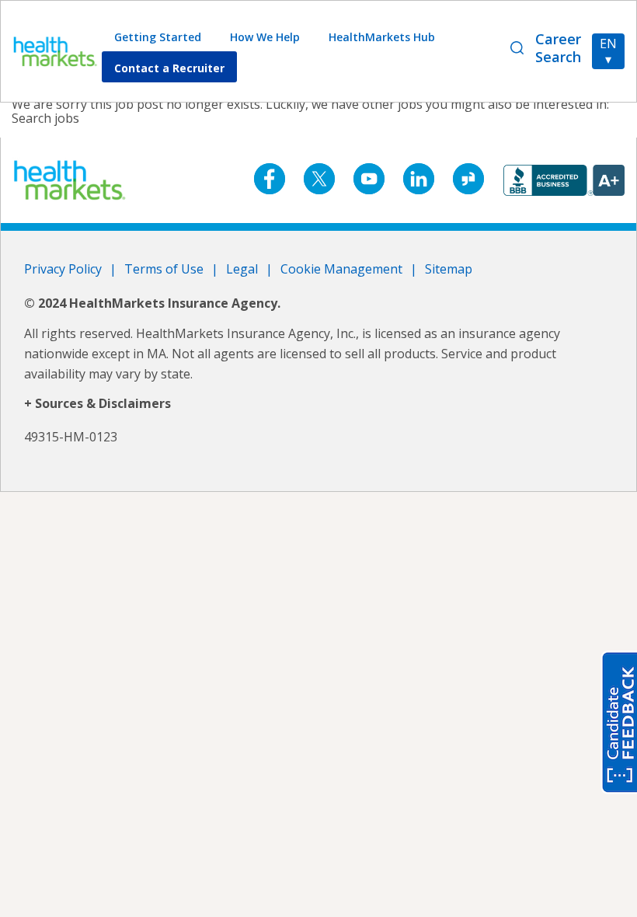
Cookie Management (341, 268)
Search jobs (45, 118)
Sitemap (448, 268)
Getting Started (157, 37)
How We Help (265, 37)
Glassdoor (468, 178)
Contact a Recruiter (169, 68)
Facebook (269, 178)
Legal (242, 268)
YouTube (369, 178)
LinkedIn (418, 178)
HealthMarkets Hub (382, 37)
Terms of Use (164, 268)
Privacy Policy (63, 268)
